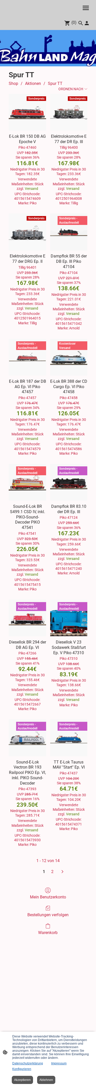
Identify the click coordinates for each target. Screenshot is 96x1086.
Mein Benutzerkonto (48, 897)
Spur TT (55, 83)
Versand (31, 189)
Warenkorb (48, 932)
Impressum (59, 1063)
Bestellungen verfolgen (48, 914)
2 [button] (52, 871)
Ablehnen (46, 1080)
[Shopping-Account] (87, 23)
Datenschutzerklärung (27, 1063)
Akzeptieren (22, 1080)
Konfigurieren (21, 1069)
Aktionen (33, 83)
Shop (13, 83)
